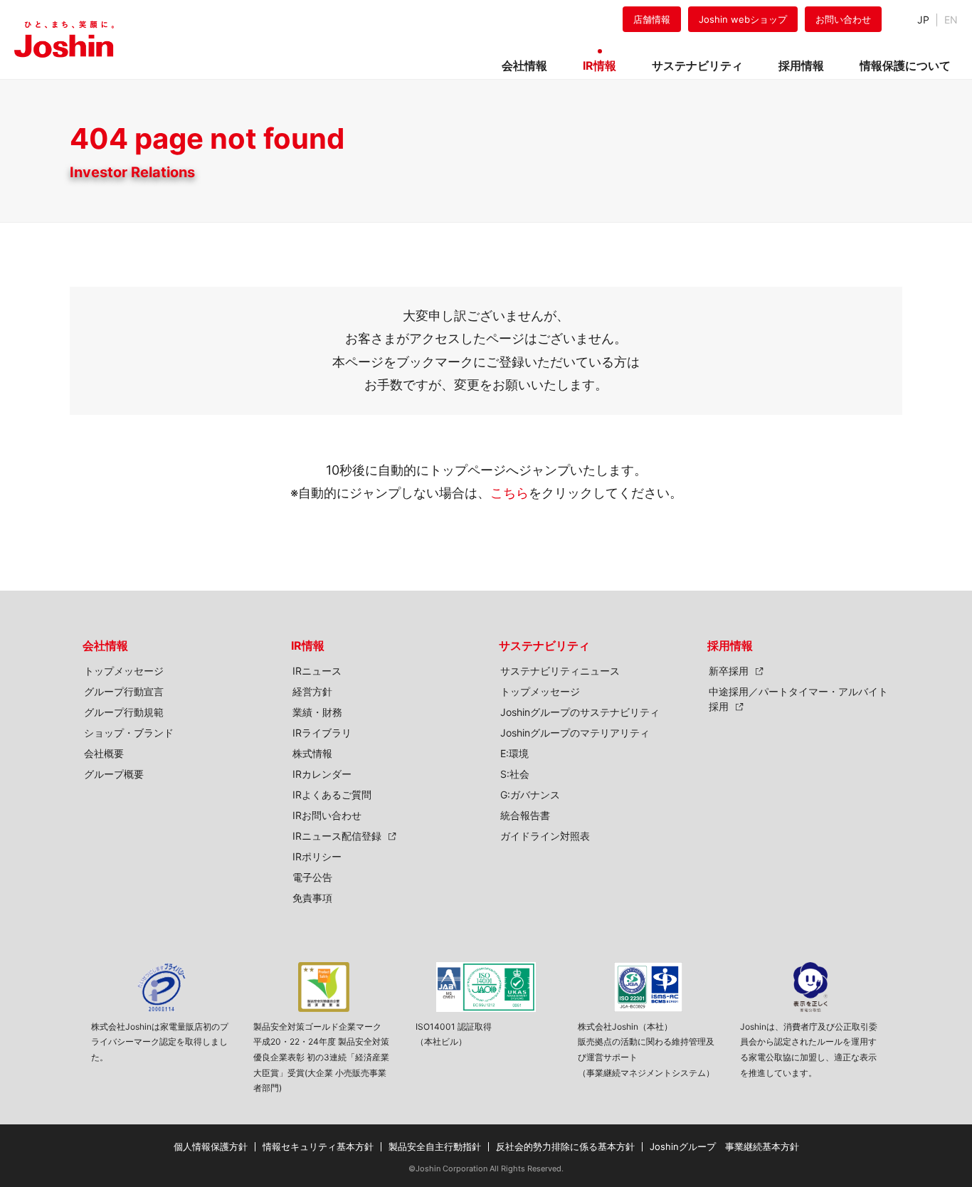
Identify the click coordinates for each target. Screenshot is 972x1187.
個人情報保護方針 (211, 1146)
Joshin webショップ (743, 19)
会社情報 (105, 645)
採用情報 (730, 645)
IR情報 (307, 645)
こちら (509, 492)
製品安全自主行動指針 (435, 1146)
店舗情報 (651, 19)
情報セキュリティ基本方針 (318, 1146)
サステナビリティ (544, 645)
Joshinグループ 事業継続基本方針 (724, 1146)
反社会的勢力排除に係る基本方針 (565, 1146)
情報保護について (905, 65)
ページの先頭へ (943, 630)
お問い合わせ (843, 19)
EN (951, 20)
